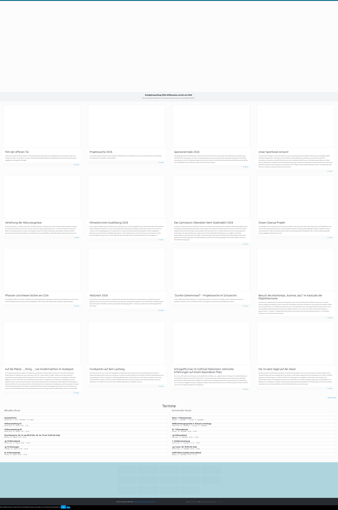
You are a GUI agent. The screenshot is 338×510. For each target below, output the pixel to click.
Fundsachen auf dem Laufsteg (107, 369)
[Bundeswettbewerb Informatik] (127, 470)
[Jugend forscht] (169, 490)
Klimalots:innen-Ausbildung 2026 (109, 222)
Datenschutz (151, 501)
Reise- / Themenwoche (181, 418)
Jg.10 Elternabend (12, 441)
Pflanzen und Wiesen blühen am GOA (27, 295)
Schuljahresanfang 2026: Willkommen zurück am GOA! (168, 95)
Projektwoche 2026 (101, 151)
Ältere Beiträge (332, 397)
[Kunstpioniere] (127, 490)
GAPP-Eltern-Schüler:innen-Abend (186, 452)
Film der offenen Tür (17, 151)
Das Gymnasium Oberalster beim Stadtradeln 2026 (203, 222)
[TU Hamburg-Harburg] (148, 480)
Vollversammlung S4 (13, 429)
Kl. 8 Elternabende (12, 452)
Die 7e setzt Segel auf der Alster (277, 369)
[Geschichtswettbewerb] (148, 490)
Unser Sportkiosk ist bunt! (274, 151)
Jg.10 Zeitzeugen (11, 447)
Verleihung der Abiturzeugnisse (23, 222)
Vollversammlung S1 (13, 423)
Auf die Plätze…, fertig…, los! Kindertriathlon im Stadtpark (39, 369)
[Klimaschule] (190, 470)
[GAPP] (190, 480)
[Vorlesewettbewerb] (211, 480)
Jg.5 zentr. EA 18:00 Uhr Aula (184, 447)
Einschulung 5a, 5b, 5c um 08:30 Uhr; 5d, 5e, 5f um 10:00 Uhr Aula (32, 435)
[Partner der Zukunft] (190, 490)
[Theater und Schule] (169, 480)
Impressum (137, 501)
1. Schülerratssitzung (181, 441)
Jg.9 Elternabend (179, 435)
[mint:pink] (211, 470)
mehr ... (78, 164)
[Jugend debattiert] (148, 470)
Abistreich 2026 (99, 295)
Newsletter (144, 501)
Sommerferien (10, 418)
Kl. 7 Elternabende (180, 429)
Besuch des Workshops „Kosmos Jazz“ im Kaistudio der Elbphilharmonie (290, 297)
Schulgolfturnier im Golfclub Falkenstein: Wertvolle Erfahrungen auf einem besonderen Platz (204, 370)
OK (63, 507)
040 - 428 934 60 (192, 501)
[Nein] (68, 507)
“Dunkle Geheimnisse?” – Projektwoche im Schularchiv (205, 295)
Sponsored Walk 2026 (186, 151)
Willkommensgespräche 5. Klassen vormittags (191, 423)
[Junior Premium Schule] (127, 480)
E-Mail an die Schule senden (208, 501)
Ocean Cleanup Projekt (272, 222)
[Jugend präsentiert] (169, 470)
